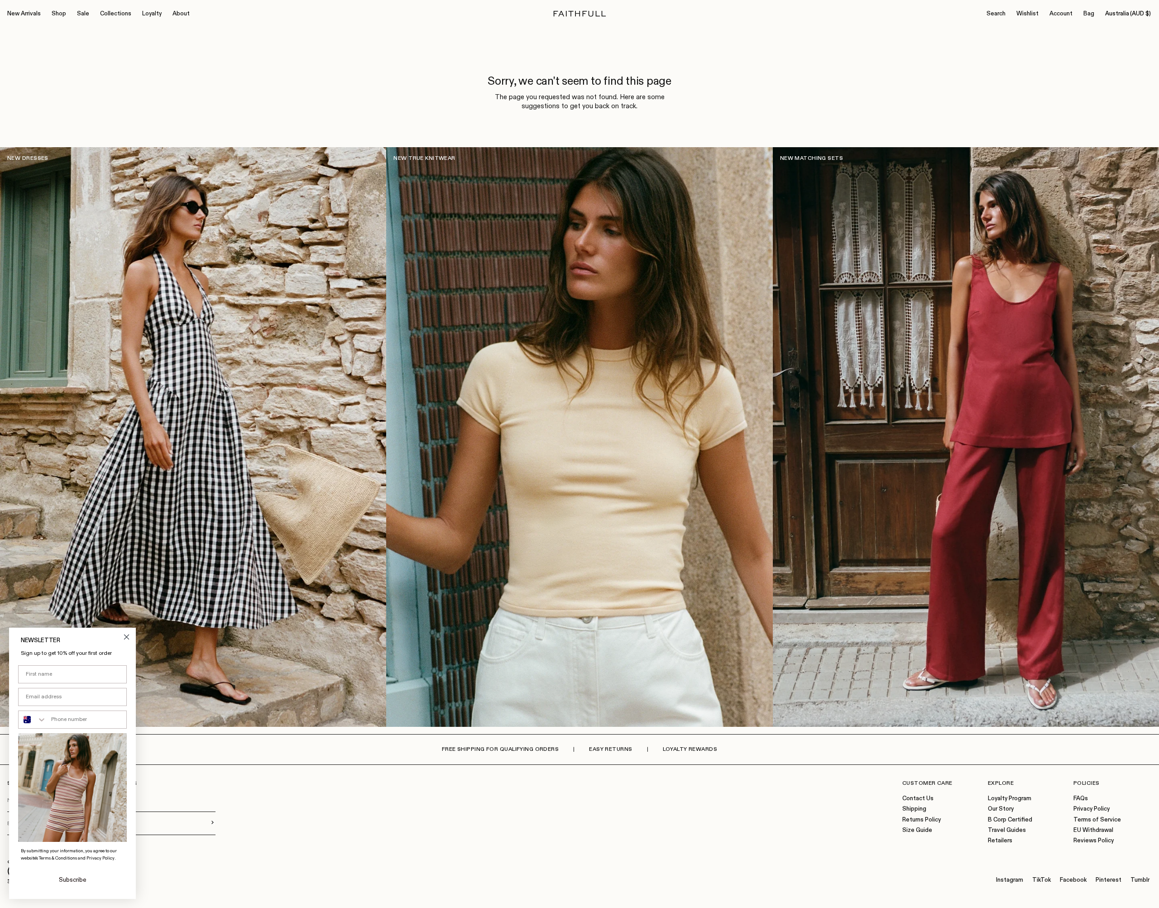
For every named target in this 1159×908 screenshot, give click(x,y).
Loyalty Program (1009, 799)
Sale (83, 14)
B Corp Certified (1010, 820)
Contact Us (918, 799)
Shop (59, 14)
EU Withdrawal (1093, 830)
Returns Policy (921, 820)
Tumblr (1139, 880)
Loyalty (152, 14)
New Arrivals (24, 14)
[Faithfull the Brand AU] (580, 14)
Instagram (1009, 880)
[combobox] (33, 719)
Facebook (1073, 880)
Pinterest (1108, 880)
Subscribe (72, 880)
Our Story (1001, 809)
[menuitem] (24, 14)
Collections (115, 14)
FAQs (1080, 799)
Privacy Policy (1091, 809)
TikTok (1041, 880)
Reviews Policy (1093, 841)
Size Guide (917, 830)
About (181, 14)
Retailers (1000, 841)
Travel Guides (1007, 830)
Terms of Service (1097, 820)
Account (1061, 14)
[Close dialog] (126, 637)
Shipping (914, 809)
